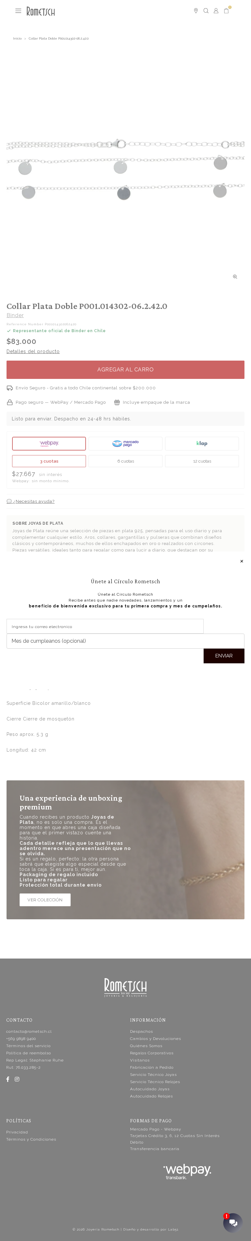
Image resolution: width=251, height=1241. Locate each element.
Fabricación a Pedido (152, 1067)
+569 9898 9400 (21, 1038)
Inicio (17, 38)
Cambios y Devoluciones (155, 1038)
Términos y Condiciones (31, 1139)
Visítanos (140, 1060)
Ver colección (45, 899)
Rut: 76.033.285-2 (23, 1067)
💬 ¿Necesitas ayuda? (31, 501)
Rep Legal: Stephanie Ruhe (35, 1060)
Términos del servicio (28, 1046)
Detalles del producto (33, 351)
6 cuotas (125, 461)
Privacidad (17, 1132)
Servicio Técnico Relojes (155, 1082)
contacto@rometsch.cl (29, 1031)
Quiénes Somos (146, 1046)
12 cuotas (202, 461)
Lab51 (173, 1229)
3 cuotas (49, 461)
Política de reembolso (28, 1053)
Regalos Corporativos (152, 1053)
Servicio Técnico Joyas (153, 1074)
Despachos (141, 1031)
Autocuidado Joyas (150, 1089)
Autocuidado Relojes (151, 1096)
